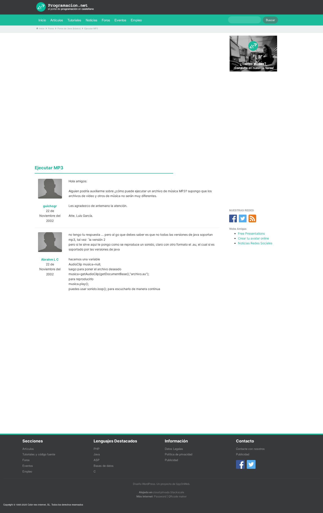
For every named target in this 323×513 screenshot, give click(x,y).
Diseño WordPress (144, 484)
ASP (97, 460)
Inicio (42, 20)
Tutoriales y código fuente (38, 454)
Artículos (56, 20)
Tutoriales (75, 19)
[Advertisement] (127, 67)
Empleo (136, 20)
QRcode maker (177, 496)
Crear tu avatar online (253, 238)
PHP (97, 449)
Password (160, 496)
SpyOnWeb (182, 484)
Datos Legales (174, 449)
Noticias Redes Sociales (255, 243)
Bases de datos (104, 466)
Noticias (91, 20)
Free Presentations (251, 233)
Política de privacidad (178, 454)
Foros (106, 20)
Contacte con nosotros (250, 449)
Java (97, 454)
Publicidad (171, 460)
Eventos (120, 20)
